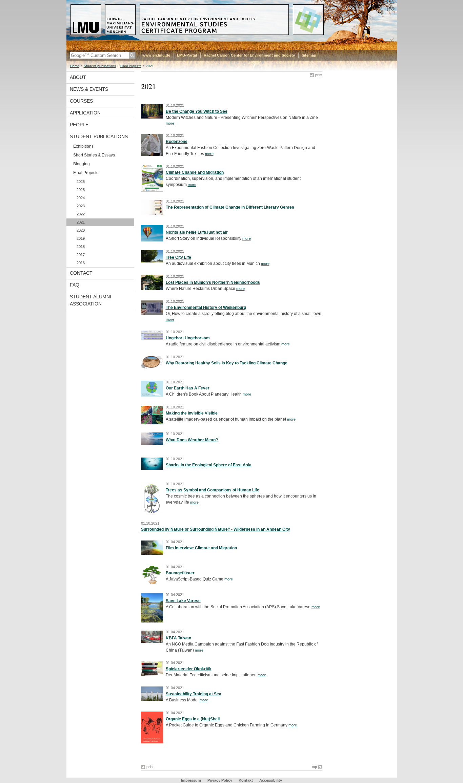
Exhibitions (83, 146)
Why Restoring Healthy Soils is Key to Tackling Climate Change (226, 363)
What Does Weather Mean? (192, 440)
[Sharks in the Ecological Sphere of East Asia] (152, 468)
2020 (81, 230)
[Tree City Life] (152, 261)
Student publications (100, 66)
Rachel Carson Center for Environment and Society (249, 55)
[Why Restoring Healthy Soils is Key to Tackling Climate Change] (152, 367)
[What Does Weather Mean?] (152, 443)
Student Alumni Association (90, 300)
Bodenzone (176, 141)
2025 (81, 190)
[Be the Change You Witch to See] (152, 117)
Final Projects (130, 66)
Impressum (191, 780)
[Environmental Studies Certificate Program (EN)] (231, 48)
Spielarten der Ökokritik (189, 668)
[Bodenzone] (152, 154)
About (78, 77)
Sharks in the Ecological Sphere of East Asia (208, 465)
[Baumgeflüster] (152, 583)
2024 (81, 198)
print (318, 75)
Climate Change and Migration (195, 172)
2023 (81, 206)
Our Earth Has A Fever (187, 388)
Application (85, 112)
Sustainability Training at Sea (193, 694)
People (79, 124)
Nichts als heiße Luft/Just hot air (197, 232)
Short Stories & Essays (94, 155)
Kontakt (246, 780)
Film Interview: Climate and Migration (201, 548)
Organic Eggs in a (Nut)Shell (193, 719)
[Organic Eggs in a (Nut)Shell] (152, 742)
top (314, 767)
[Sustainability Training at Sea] (152, 699)
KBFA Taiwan (178, 638)
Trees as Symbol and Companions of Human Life (212, 490)
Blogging (81, 164)
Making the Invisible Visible (192, 413)
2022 (81, 214)
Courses (81, 101)
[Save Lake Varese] (152, 621)
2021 (81, 222)
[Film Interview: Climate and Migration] (152, 553)
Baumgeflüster (180, 573)
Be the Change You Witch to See (196, 111)
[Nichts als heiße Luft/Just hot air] (152, 240)
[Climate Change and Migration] (152, 190)
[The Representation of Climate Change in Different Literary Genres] (152, 213)
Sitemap (309, 55)
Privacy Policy (219, 780)
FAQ (74, 285)
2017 (81, 255)
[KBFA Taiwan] (152, 641)
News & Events (89, 89)
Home (74, 66)
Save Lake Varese (183, 600)
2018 (81, 247)
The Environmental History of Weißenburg (206, 307)
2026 (81, 181)
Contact (81, 273)
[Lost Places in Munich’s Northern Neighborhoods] (152, 288)
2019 (81, 238)
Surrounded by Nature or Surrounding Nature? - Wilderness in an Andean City (215, 529)
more (170, 123)
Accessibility (270, 780)
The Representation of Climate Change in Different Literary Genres (230, 207)
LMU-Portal (187, 55)
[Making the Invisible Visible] (152, 423)
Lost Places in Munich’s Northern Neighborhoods (213, 282)
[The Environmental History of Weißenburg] (152, 313)
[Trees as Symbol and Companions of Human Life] (152, 512)
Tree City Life (178, 257)
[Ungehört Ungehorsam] (152, 338)
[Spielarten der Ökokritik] (152, 674)
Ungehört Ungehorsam (188, 338)
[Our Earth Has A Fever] (152, 395)
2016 (81, 263)
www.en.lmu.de (156, 55)
